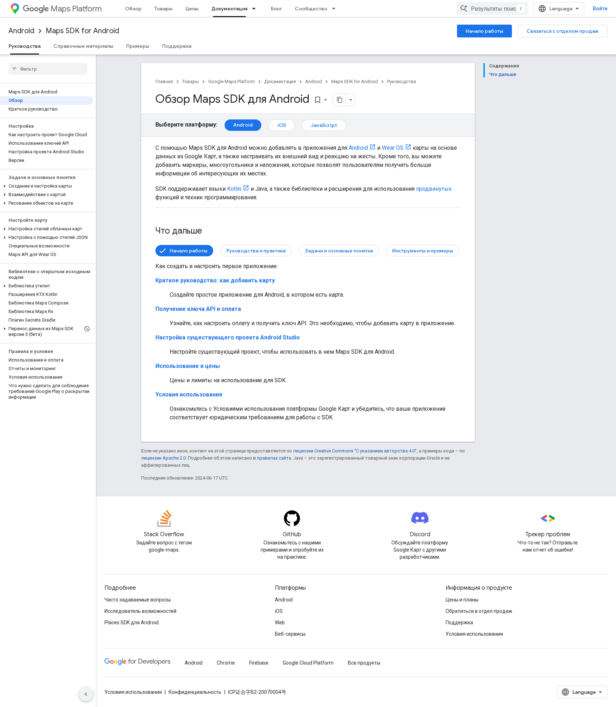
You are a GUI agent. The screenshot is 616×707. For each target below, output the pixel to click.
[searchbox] (48, 69)
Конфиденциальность (195, 692)
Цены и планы (462, 600)
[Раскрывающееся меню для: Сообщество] (335, 8)
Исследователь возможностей (140, 611)
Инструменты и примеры (422, 250)
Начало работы (484, 31)
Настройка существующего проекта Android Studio (227, 337)
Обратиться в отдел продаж (479, 611)
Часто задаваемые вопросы (137, 600)
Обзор (133, 8)
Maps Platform (76, 9)
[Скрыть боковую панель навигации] (86, 694)
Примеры (137, 46)
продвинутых (434, 188)
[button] (46, 186)
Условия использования (188, 394)
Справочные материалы (83, 46)
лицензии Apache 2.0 (163, 458)
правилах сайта (274, 458)
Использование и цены (187, 366)
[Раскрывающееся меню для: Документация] (256, 8)
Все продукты (364, 663)
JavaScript (324, 125)
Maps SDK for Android (82, 30)
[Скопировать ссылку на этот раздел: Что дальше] (209, 231)
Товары (163, 8)
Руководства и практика (256, 250)
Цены (192, 8)
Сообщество (311, 8)
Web (280, 622)
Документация (229, 8)
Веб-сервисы (290, 634)
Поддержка (176, 46)
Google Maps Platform (231, 81)
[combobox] (492, 8)
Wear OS (393, 147)
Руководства (25, 46)
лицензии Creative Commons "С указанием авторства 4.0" (355, 451)
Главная (164, 81)
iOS (281, 125)
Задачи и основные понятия (339, 250)
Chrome (226, 663)
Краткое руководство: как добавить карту (215, 280)
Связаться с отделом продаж (563, 31)
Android (21, 30)
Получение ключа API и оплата (198, 309)
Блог (276, 8)
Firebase (258, 663)
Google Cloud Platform (308, 663)
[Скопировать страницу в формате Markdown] (339, 100)
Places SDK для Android (131, 622)
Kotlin (234, 188)
